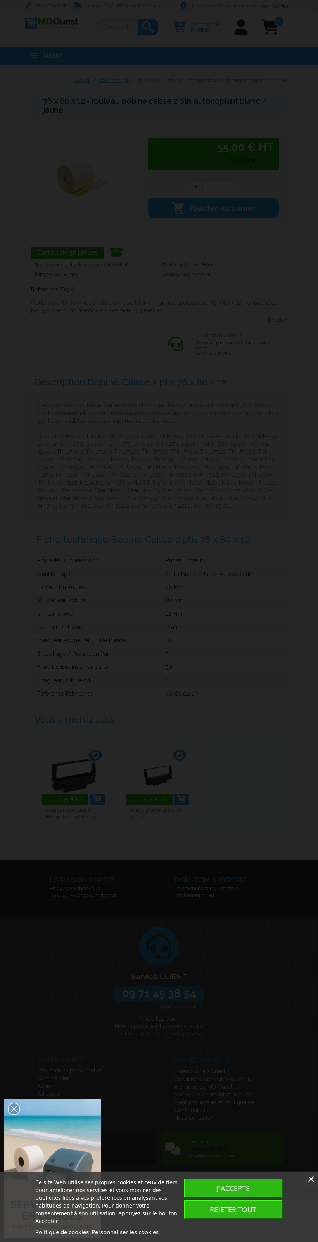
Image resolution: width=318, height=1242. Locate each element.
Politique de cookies (62, 1232)
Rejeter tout (233, 1209)
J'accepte (233, 1188)
